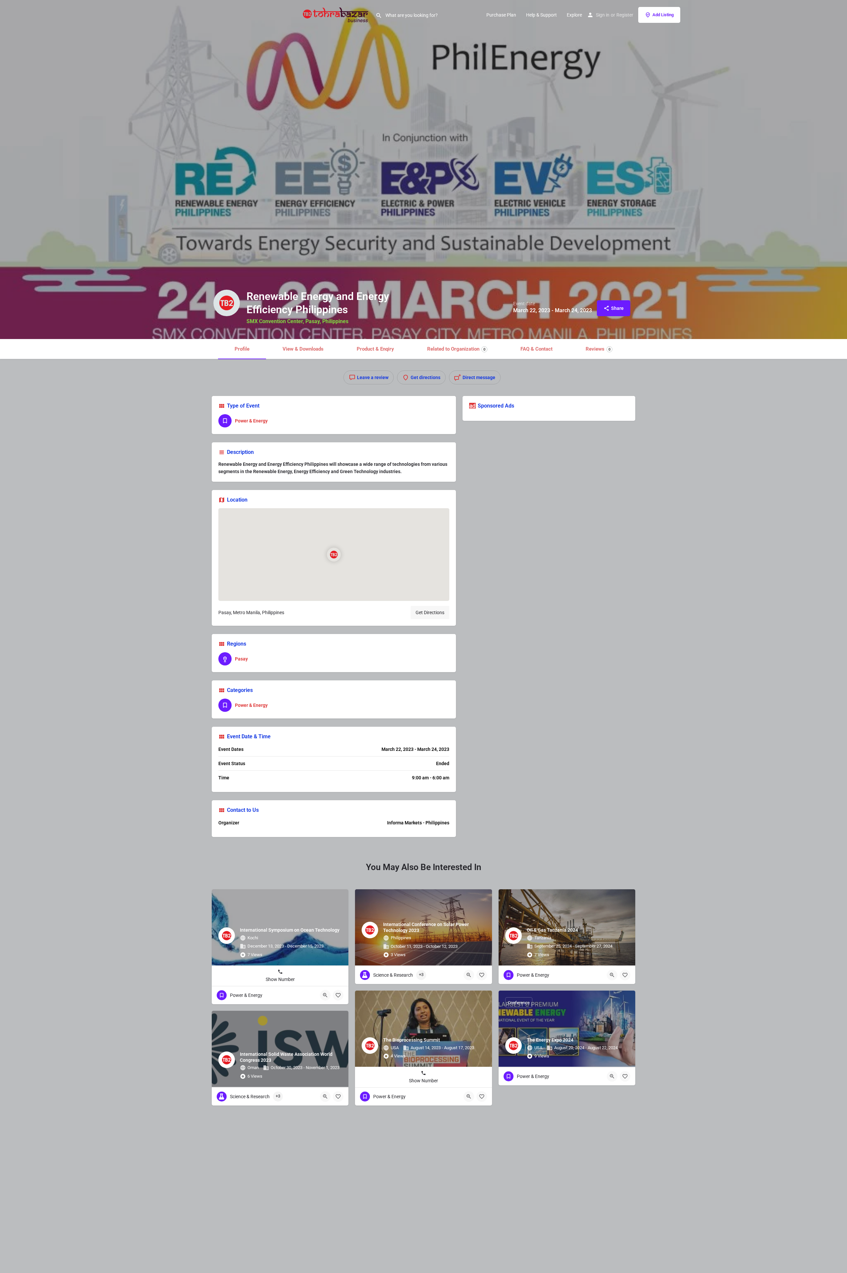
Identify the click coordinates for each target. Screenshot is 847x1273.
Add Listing (663, 14)
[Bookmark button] (338, 995)
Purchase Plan (501, 15)
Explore (574, 15)
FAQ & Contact (536, 349)
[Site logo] (336, 14)
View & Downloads (303, 349)
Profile (242, 349)
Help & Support (541, 15)
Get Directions (430, 612)
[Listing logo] (226, 303)
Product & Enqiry (375, 349)
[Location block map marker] (334, 555)
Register (624, 15)
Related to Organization (456, 349)
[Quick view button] (325, 995)
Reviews (598, 349)
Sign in (602, 15)
